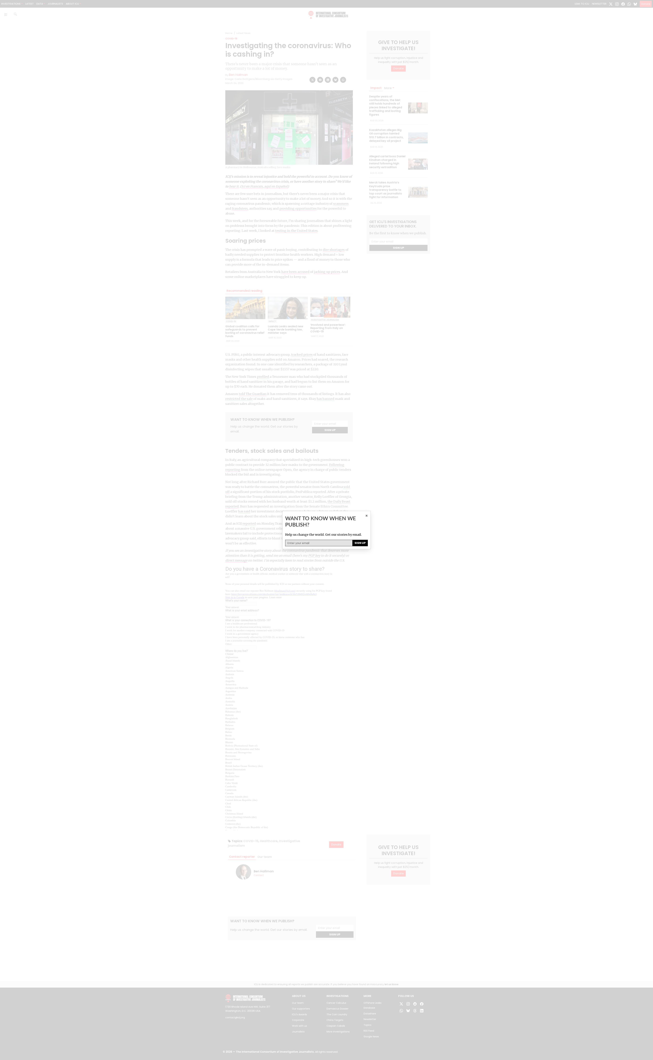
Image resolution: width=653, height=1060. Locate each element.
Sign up (360, 543)
